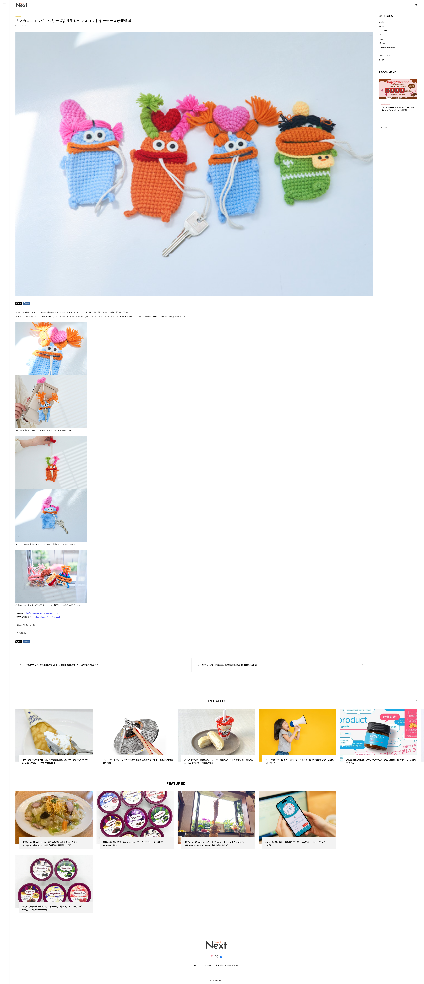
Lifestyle (382, 43)
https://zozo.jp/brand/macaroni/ (48, 617)
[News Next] (23, 4)
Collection (383, 30)
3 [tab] (400, 98)
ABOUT (197, 965)
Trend (381, 39)
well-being (383, 26)
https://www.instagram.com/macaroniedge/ (41, 613)
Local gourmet (384, 56)
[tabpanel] (398, 95)
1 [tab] (396, 98)
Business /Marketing (387, 47)
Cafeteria (382, 51)
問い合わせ (208, 965)
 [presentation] (415, 701)
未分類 (381, 60)
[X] (216, 956)
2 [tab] (398, 98)
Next (380, 35)
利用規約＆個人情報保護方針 (227, 965)
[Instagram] (212, 956)
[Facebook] (221, 956)
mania (381, 22)
